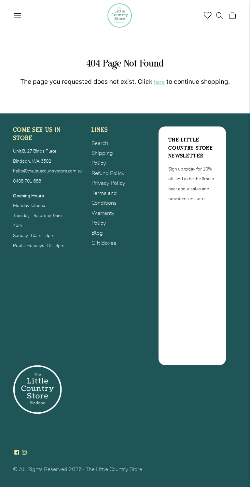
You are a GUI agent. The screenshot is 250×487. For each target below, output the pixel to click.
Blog (97, 233)
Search (99, 143)
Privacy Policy (108, 183)
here (159, 82)
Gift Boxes (103, 243)
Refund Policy (108, 173)
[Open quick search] (219, 15)
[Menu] (17, 15)
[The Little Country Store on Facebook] (16, 453)
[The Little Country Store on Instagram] (24, 453)
